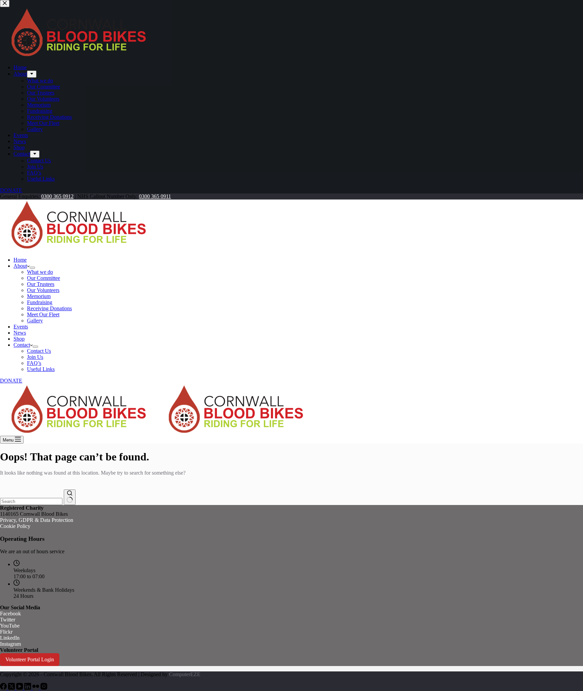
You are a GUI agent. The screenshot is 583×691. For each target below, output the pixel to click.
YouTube (10, 626)
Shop (19, 339)
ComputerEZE (184, 674)
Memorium (39, 296)
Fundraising (39, 302)
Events (20, 326)
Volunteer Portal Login (29, 659)
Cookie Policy (15, 526)
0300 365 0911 (155, 196)
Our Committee (43, 278)
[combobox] (31, 501)
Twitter (7, 619)
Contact (21, 345)
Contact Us (39, 351)
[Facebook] (4, 688)
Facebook (10, 613)
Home (20, 260)
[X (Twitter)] (12, 688)
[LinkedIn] (28, 688)
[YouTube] (20, 688)
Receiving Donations (49, 308)
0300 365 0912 (57, 196)
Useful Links (41, 369)
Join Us (35, 357)
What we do (40, 272)
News (19, 333)
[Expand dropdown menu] (32, 268)
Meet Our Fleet (43, 314)
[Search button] (70, 497)
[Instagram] (43, 688)
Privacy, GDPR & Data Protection (36, 520)
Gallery (35, 320)
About (20, 266)
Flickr (6, 632)
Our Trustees (40, 284)
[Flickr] (36, 688)
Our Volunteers (43, 290)
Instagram (10, 644)
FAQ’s (34, 363)
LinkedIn (10, 638)
